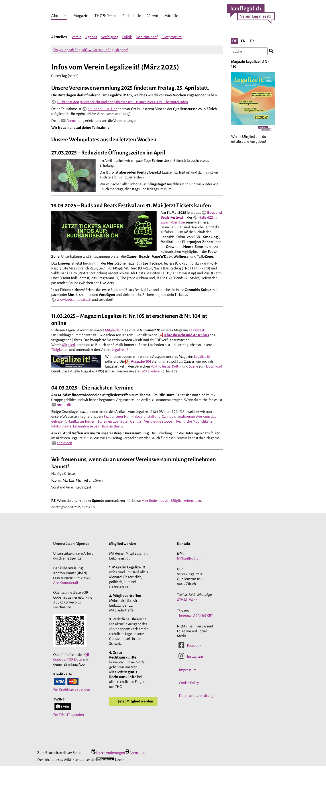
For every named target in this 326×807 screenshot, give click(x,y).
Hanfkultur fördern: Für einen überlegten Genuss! (105, 421)
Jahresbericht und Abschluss (186, 335)
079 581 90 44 (187, 600)
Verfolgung (109, 37)
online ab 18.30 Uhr (102, 109)
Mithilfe (171, 16)
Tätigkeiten (60, 350)
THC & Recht (105, 16)
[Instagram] (181, 658)
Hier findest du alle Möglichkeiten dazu (171, 501)
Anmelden (137, 753)
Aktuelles (59, 16)
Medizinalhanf (146, 37)
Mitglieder (113, 330)
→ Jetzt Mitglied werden (133, 701)
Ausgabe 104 (141, 362)
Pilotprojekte (171, 37)
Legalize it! (197, 330)
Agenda (91, 37)
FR (252, 41)
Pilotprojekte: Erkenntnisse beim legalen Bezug (87, 426)
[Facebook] (181, 647)
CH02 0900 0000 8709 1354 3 (71, 578)
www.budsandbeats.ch (74, 300)
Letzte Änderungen (110, 753)
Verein (152, 16)
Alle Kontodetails (66, 583)
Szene (193, 366)
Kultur (177, 366)
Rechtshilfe (131, 16)
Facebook (194, 646)
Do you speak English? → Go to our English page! (90, 50)
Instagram (195, 657)
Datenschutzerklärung (196, 696)
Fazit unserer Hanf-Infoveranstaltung (132, 417)
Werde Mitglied (243, 137)
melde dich (65, 405)
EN (243, 41)
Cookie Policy (189, 683)
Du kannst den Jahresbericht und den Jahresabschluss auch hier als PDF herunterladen (122, 102)
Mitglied (68, 345)
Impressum (187, 670)
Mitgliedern (151, 371)
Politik (127, 37)
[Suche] (271, 51)
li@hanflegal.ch (188, 558)
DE (234, 41)
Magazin (80, 16)
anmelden (64, 443)
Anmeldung (75, 121)
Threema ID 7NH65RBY (195, 615)
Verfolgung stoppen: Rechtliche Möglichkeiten (179, 421)
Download (214, 366)
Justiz (166, 366)
